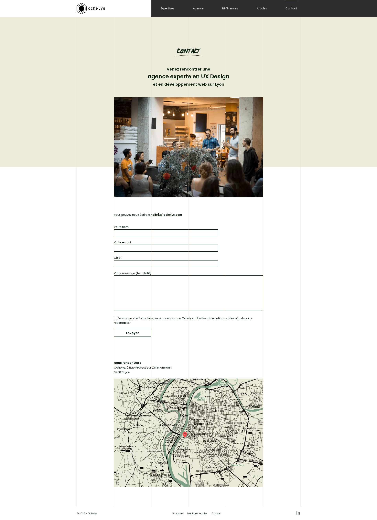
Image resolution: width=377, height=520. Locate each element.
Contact (291, 8)
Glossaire (177, 513)
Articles (262, 8)
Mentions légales (197, 513)
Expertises (167, 8)
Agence (198, 8)
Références (230, 8)
